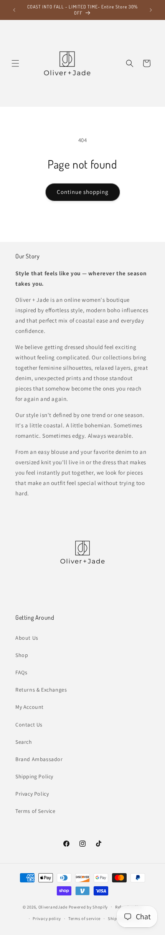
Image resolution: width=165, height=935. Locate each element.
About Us (26, 637)
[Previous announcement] (14, 10)
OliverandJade (53, 906)
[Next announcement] (150, 10)
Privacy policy (47, 918)
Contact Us (29, 724)
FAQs (21, 672)
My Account (29, 706)
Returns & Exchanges (41, 689)
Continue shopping (83, 191)
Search (23, 741)
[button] (15, 63)
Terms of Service (35, 811)
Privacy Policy (32, 793)
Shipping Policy (34, 776)
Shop (21, 655)
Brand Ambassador (39, 759)
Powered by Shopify (88, 906)
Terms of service (84, 918)
